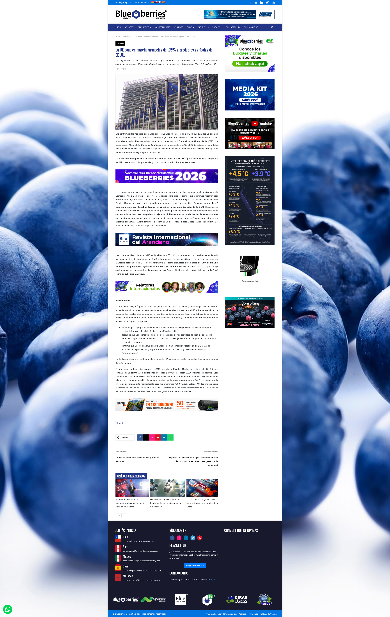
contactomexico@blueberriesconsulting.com (142, 560)
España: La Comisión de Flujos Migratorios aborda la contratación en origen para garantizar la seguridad (193, 461)
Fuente (120, 423)
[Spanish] (152, 2)
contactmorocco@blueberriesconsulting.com (142, 580)
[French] (159, 2)
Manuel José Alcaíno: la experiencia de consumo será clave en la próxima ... (129, 503)
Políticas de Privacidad (248, 614)
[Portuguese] (163, 2)
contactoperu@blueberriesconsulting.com (140, 551)
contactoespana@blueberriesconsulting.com (142, 570)
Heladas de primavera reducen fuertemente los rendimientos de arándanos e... (165, 503)
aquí (213, 579)
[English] (156, 2)
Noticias (126, 36)
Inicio (117, 36)
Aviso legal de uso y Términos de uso (221, 614)
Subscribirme (195, 565)
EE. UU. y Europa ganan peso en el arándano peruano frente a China (202, 503)
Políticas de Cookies (268, 614)
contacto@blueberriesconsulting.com (138, 541)
